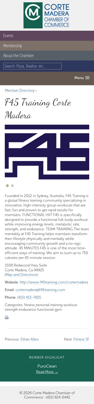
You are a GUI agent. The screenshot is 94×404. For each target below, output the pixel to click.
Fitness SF (81, 339)
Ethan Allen (30, 339)
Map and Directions (21, 274)
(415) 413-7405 (29, 297)
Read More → (47, 372)
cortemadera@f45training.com (40, 290)
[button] (82, 78)
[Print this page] (7, 317)
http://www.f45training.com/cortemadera (54, 282)
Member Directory (20, 90)
